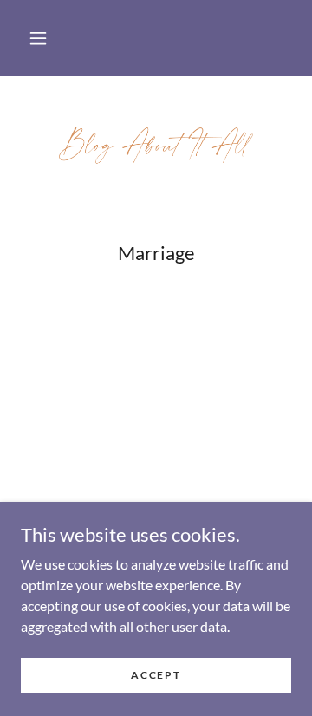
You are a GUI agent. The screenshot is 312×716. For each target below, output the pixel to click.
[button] (38, 38)
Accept (155, 674)
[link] (156, 144)
